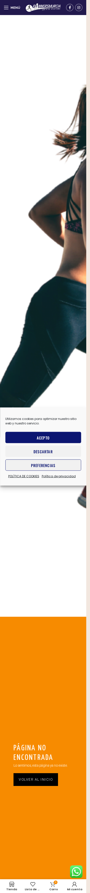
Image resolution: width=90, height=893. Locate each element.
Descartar (43, 451)
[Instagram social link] (78, 7)
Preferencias (43, 465)
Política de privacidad (59, 476)
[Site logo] (43, 7)
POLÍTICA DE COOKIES (23, 476)
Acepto (43, 437)
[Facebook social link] (70, 7)
